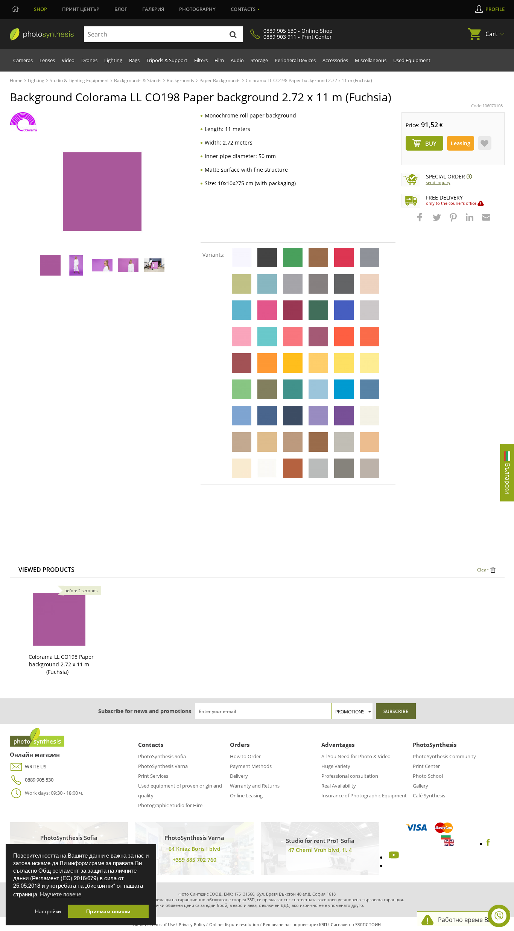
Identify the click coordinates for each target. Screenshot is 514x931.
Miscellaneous (370, 60)
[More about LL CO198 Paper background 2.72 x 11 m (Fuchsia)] (59, 619)
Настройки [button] (48, 911)
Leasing (460, 143)
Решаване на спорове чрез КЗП (295, 924)
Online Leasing (246, 795)
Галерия (153, 9)
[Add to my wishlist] (484, 143)
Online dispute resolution (234, 924)
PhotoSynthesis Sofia (162, 756)
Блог (120, 9)
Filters (201, 60)
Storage (259, 60)
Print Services (153, 776)
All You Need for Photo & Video (356, 756)
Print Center (426, 766)
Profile (495, 9)
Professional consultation (349, 776)
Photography (197, 9)
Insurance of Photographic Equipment (364, 795)
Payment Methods (251, 766)
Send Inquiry (438, 182)
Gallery (420, 785)
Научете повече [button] (60, 894)
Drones (89, 60)
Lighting (113, 60)
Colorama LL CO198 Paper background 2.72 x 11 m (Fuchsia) (61, 664)
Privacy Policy (192, 924)
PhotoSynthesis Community (444, 756)
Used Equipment (411, 60)
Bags (134, 60)
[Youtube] (393, 857)
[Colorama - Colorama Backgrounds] (23, 121)
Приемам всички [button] (108, 911)
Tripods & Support (166, 60)
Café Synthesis (429, 795)
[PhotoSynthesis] (42, 34)
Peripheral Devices (295, 60)
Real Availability (338, 785)
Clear (482, 570)
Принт (80, 9)
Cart (491, 34)
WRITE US (35, 766)
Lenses (47, 60)
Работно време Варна (470, 920)
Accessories (335, 60)
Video (68, 60)
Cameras (23, 60)
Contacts (243, 9)
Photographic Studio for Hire (170, 805)
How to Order (245, 756)
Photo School (428, 776)
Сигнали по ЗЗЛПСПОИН (356, 924)
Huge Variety (335, 766)
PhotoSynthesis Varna (163, 766)
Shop (40, 9)
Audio (237, 60)
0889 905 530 (39, 779)
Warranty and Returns (255, 785)
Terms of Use (162, 924)
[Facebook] (488, 844)
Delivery (239, 776)
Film (219, 60)
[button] (420, 221)
